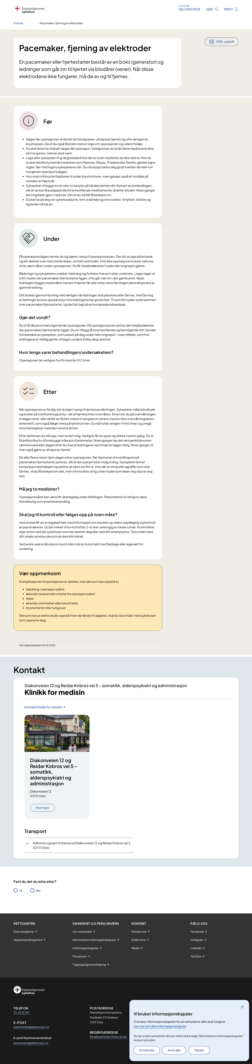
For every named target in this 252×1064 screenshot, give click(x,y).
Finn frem (42, 808)
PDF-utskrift (225, 42)
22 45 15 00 (21, 1012)
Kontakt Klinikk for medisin (43, 707)
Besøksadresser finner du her (108, 1036)
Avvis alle (174, 1050)
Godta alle (146, 1050)
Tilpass (199, 1050)
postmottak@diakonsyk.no (31, 1027)
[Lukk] (242, 1007)
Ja (20, 890)
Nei (38, 890)
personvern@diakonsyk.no (31, 1043)
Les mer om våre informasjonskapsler (160, 1026)
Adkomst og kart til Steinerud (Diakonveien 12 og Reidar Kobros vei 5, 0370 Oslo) (82, 845)
